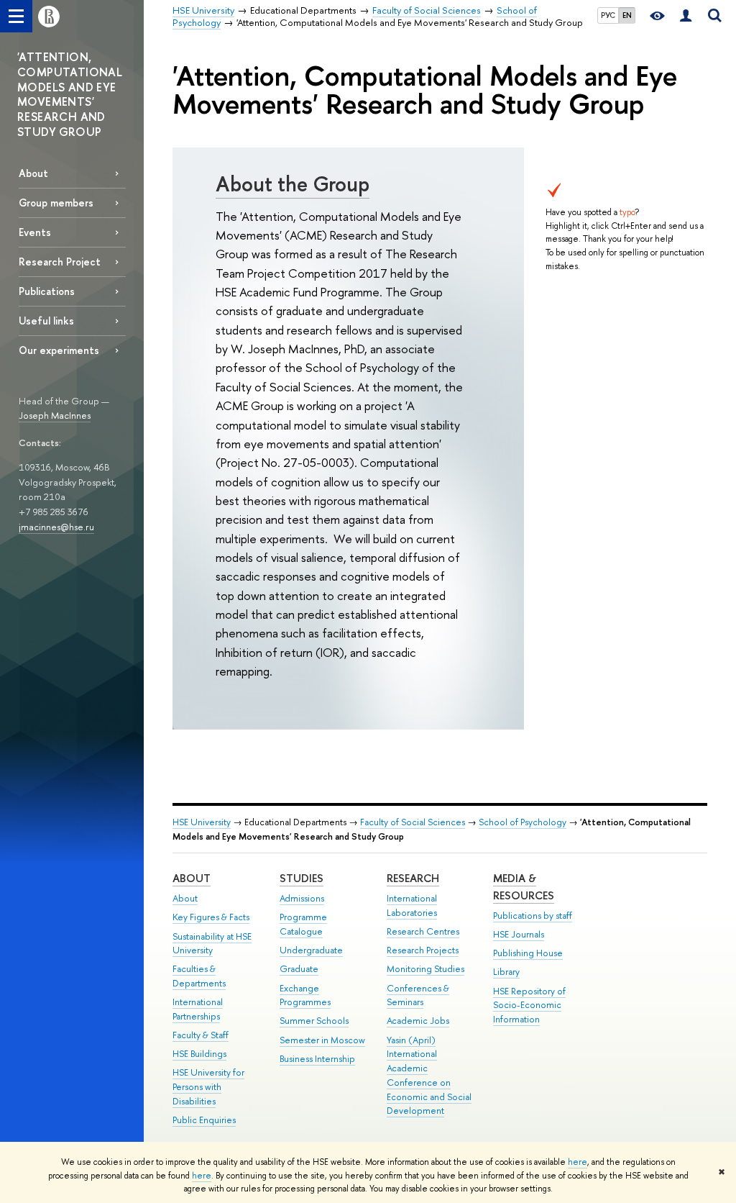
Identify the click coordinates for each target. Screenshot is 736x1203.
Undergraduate (311, 950)
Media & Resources (523, 887)
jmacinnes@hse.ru (56, 526)
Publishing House (528, 953)
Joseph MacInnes (55, 415)
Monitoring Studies (425, 969)
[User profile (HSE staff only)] (685, 16)
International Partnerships (197, 1009)
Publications (47, 291)
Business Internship (317, 1059)
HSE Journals (518, 934)
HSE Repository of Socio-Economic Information (529, 1005)
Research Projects (423, 950)
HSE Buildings (199, 1054)
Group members (56, 202)
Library (506, 972)
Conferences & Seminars (418, 995)
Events (35, 232)
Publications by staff (532, 915)
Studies (301, 878)
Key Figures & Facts (210, 917)
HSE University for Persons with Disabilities (208, 1086)
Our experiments (59, 350)
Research (413, 878)
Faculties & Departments (199, 976)
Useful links (46, 320)
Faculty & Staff (200, 1035)
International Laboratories (412, 905)
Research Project (60, 261)
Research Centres (423, 931)
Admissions (302, 898)
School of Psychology (522, 822)
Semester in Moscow (322, 1040)
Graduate (299, 969)
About (33, 173)
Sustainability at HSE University (212, 943)
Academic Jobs (418, 1020)
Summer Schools (314, 1020)
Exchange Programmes (305, 995)
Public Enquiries (204, 1120)
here (577, 1162)
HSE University (201, 822)
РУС (608, 15)
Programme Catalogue (303, 924)
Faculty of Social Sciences (412, 822)
